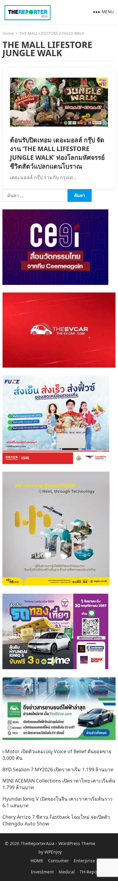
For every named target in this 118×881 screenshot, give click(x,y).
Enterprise (84, 860)
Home (8, 33)
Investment (42, 872)
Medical (67, 872)
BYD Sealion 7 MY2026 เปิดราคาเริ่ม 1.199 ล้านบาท (57, 769)
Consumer (58, 860)
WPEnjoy (53, 852)
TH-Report (90, 872)
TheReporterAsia (37, 843)
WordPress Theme (76, 843)
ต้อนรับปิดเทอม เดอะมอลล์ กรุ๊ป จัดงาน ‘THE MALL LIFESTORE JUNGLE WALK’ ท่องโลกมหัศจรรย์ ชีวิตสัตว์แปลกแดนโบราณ (57, 153)
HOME (37, 860)
